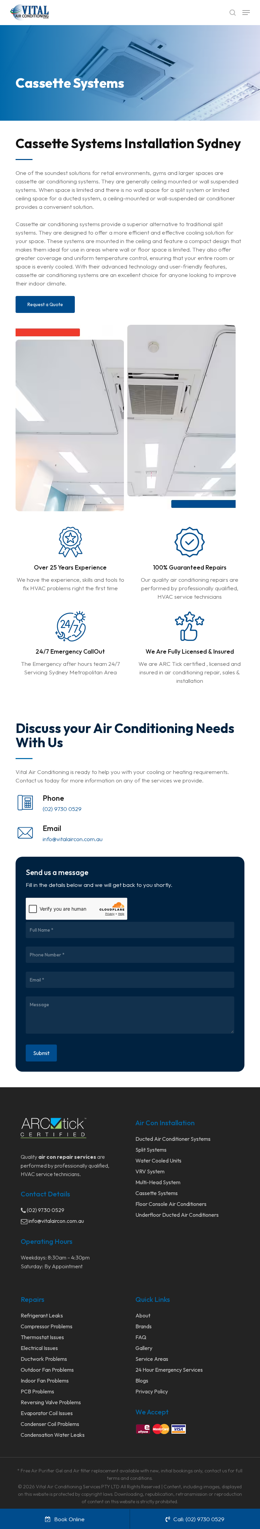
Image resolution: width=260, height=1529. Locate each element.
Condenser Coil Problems (50, 1424)
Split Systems (151, 1149)
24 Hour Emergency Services (169, 1369)
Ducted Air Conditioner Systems (173, 1138)
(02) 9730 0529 (62, 808)
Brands (143, 1326)
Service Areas (151, 1358)
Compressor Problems (46, 1326)
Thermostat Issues (42, 1337)
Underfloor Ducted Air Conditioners (177, 1214)
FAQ (140, 1337)
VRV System (150, 1171)
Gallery (143, 1348)
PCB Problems (37, 1391)
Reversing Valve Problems (51, 1402)
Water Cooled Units (158, 1160)
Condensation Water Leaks (53, 1434)
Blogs (141, 1380)
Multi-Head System (157, 1182)
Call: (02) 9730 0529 (198, 1519)
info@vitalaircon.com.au (73, 838)
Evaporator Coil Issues (47, 1413)
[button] (246, 12)
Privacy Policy (151, 1391)
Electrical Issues (39, 1348)
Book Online (69, 1519)
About (142, 1315)
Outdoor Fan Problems (47, 1369)
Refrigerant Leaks (42, 1315)
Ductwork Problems (44, 1358)
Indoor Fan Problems (45, 1380)
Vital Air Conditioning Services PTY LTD (78, 1487)
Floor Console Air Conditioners (171, 1203)
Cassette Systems (156, 1193)
